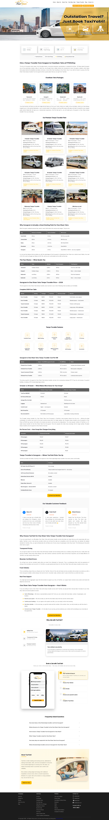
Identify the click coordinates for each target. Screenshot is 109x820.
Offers (55, 805)
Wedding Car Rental (40, 805)
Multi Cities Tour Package (41, 804)
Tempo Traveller (80, 2)
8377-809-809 (78, 5)
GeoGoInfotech (59, 818)
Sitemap (56, 807)
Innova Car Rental (40, 809)
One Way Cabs (39, 802)
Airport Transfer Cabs (40, 813)
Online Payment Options (59, 809)
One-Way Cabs (72, 2)
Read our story (26, 782)
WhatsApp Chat (89, 5)
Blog (86, 2)
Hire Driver (38, 811)
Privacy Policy (57, 798)
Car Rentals (38, 798)
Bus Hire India (39, 807)
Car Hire (38, 796)
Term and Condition (58, 796)
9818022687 (76, 796)
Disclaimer (56, 802)
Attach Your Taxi (21, 802)
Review (19, 800)
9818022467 (76, 798)
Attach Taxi (64, 2)
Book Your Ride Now (55, 495)
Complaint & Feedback (59, 811)
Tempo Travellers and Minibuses (42, 815)
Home (54, 2)
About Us (59, 2)
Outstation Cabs (39, 800)
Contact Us (90, 2)
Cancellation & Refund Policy (60, 800)
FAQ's (55, 804)
